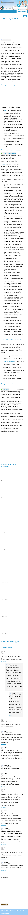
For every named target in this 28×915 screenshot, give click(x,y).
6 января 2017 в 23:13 (8, 829)
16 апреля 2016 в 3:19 (8, 748)
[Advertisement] (14, 30)
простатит (6, 356)
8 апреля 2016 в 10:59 (8, 653)
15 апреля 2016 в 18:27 (8, 732)
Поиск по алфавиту (21, 11)
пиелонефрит (18, 167)
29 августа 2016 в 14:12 (8, 774)
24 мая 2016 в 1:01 (7, 766)
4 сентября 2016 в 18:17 (8, 791)
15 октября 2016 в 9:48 (16, 694)
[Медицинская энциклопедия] (7, 2)
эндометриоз (4, 164)
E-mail (4, 882)
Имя (4, 877)
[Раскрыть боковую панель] (25, 16)
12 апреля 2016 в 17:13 (13, 665)
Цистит (5, 110)
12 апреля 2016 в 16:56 (8, 721)
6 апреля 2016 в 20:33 (8, 849)
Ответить (3, 661)
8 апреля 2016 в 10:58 (8, 863)
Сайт (2, 886)
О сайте (15, 910)
